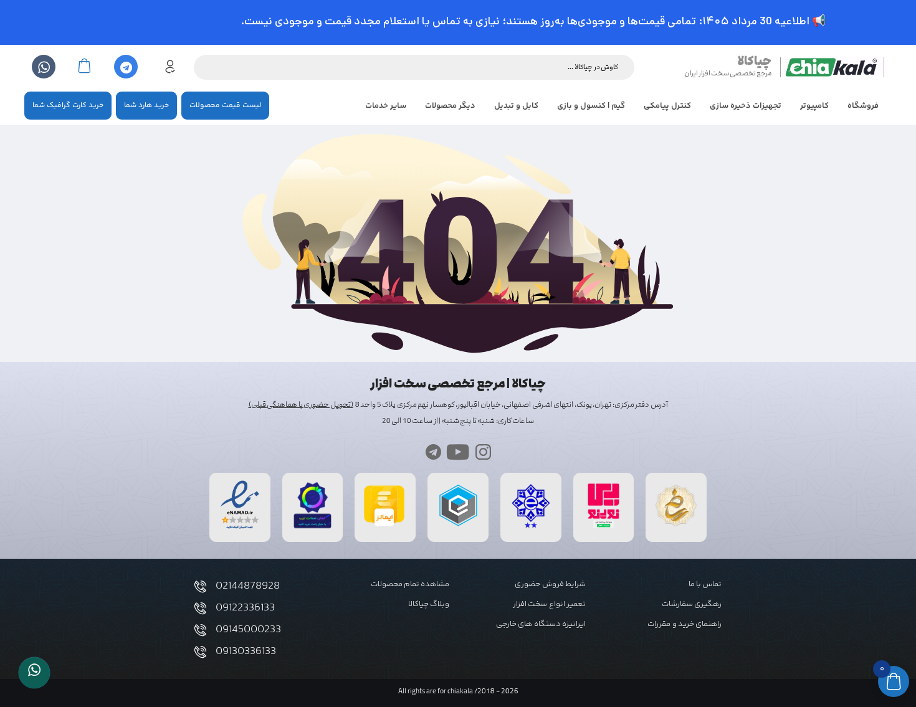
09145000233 (248, 629)
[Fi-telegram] (433, 452)
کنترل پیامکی (667, 106)
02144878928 (248, 586)
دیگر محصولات (450, 106)
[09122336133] (200, 608)
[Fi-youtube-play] (458, 452)
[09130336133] (200, 652)
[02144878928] (200, 586)
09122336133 (245, 608)
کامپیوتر (814, 106)
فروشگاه (863, 106)
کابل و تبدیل (516, 106)
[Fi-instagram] (483, 452)
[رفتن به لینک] (604, 528)
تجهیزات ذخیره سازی (745, 106)
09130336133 (246, 651)
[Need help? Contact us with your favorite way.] (34, 672)
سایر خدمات (385, 106)
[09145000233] (200, 630)
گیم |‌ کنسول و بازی (591, 106)
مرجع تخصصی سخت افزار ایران (727, 73)
